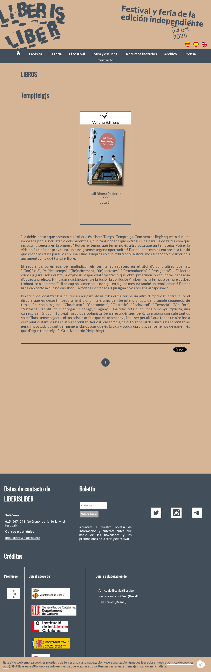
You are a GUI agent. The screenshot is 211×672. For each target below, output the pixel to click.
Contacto (105, 60)
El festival (77, 54)
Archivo (170, 54)
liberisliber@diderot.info (22, 537)
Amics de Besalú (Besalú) (116, 590)
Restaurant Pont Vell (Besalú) (118, 596)
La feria (55, 54)
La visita (35, 54)
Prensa (190, 54)
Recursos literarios (141, 54)
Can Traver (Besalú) (112, 602)
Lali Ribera (99, 193)
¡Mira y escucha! (105, 54)
